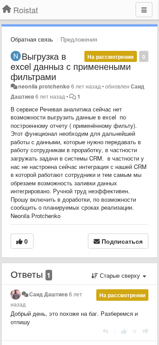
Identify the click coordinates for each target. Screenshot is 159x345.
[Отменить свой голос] (134, 331)
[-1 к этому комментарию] (145, 331)
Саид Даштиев (48, 294)
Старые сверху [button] (120, 275)
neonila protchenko (44, 86)
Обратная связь (32, 39)
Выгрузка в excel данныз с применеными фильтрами (71, 66)
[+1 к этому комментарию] (124, 331)
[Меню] (144, 9)
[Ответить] (105, 331)
